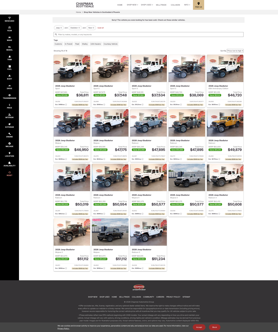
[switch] (58, 44)
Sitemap (186, 297)
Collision (175, 5)
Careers (160, 297)
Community (148, 297)
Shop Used (146, 5)
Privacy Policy (173, 297)
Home (119, 5)
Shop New (131, 5)
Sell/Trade (161, 5)
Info (186, 5)
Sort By (223, 51)
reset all (100, 28)
